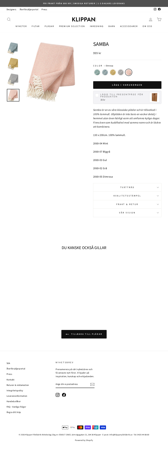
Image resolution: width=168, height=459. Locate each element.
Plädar (49, 26)
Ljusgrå (120, 72)
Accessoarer (129, 26)
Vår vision (127, 212)
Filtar (36, 26)
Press (44, 9)
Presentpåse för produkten (121, 96)
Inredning (97, 26)
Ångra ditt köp (14, 412)
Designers (11, 9)
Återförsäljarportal (29, 9)
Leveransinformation (17, 396)
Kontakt (11, 379)
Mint (97, 72)
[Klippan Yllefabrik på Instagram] (58, 395)
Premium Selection (72, 26)
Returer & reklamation (18, 385)
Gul (113, 72)
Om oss (147, 26)
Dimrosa (128, 72)
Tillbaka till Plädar (86, 334)
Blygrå (105, 72)
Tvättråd (127, 187)
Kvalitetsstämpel (127, 195)
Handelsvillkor (14, 401)
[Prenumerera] (92, 384)
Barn (111, 26)
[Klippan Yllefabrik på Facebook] (64, 395)
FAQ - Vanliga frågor (16, 406)
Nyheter (21, 26)
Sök (8, 363)
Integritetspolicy (15, 390)
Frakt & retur (127, 204)
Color (103, 65)
